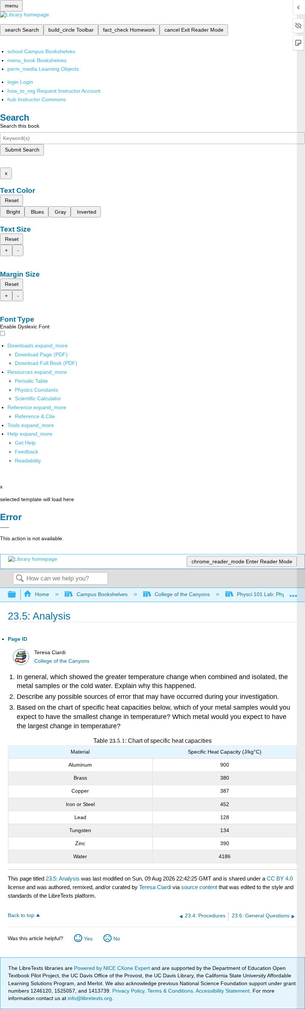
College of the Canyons (182, 594)
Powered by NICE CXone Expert (112, 968)
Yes (88, 939)
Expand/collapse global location (293, 592)
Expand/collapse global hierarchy (16, 594)
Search (19, 579)
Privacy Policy (128, 991)
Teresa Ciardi (155, 887)
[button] (26, 452)
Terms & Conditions (170, 991)
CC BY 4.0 (280, 878)
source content (199, 887)
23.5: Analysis (63, 878)
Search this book (19, 126)
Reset (12, 200)
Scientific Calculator (38, 398)
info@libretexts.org (89, 998)
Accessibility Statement (223, 991)
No (116, 939)
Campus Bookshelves (102, 594)
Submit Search (22, 150)
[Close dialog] (4, 527)
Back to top (21, 915)
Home (42, 594)
